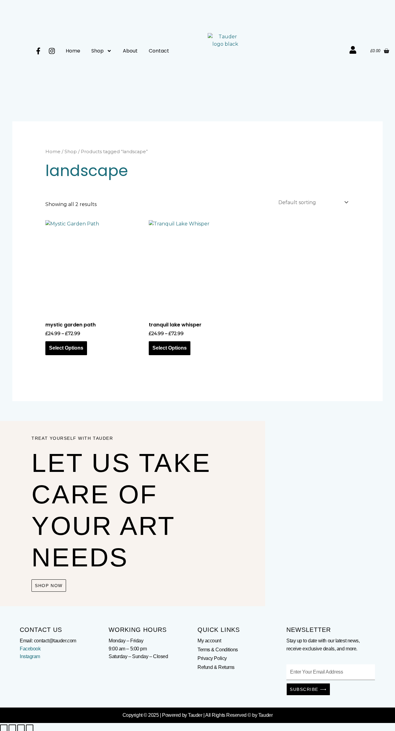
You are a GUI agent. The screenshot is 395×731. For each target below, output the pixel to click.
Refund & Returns (216, 667)
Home (73, 50)
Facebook (30, 648)
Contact (159, 50)
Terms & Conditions (218, 649)
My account (209, 640)
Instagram (30, 656)
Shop (97, 50)
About (130, 50)
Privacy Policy (212, 658)
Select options (66, 348)
